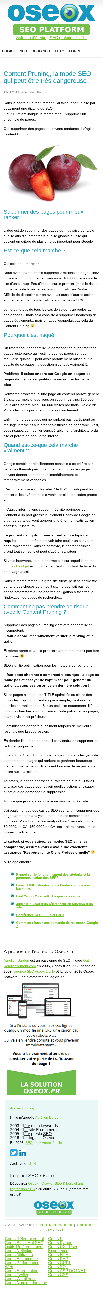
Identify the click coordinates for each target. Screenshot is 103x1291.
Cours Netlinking (20, 1251)
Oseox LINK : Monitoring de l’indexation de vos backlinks (53, 886)
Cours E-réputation (21, 1271)
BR (96, 1225)
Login (74, 51)
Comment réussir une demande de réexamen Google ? (57, 924)
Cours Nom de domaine (26, 1283)
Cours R (55, 1239)
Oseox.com (83, 1225)
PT (62, 1230)
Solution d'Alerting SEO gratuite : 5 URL (51, 38)
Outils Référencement (24, 1247)
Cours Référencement (24, 1239)
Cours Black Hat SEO (24, 1243)
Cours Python (60, 1243)
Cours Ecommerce (21, 1259)
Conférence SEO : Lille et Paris (40, 915)
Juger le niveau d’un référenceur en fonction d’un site (54, 905)
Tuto (59, 51)
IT (56, 1230)
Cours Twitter (16, 1275)
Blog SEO (41, 51)
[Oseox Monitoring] (41, 1094)
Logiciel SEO (14, 51)
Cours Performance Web (22, 1265)
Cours (59, 1255)
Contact (41, 1225)
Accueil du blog (22, 1108)
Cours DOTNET (67, 1271)
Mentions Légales (61, 1225)
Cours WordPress (20, 1279)
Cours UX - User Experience (63, 1249)
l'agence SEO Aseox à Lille (34, 971)
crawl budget (19, 566)
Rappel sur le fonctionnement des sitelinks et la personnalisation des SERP (53, 876)
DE (44, 1230)
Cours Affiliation (19, 1255)
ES (50, 1230)
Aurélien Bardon (16, 960)
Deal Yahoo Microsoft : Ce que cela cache (48, 896)
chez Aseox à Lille (44, 1143)
